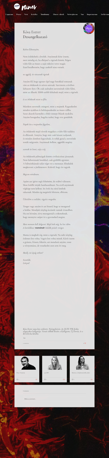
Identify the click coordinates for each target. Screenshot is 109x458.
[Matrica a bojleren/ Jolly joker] (82, 363)
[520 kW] (54, 363)
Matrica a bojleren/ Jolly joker (81, 373)
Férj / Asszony (21, 373)
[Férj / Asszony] (26, 363)
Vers (24, 338)
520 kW (46, 373)
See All (93, 352)
